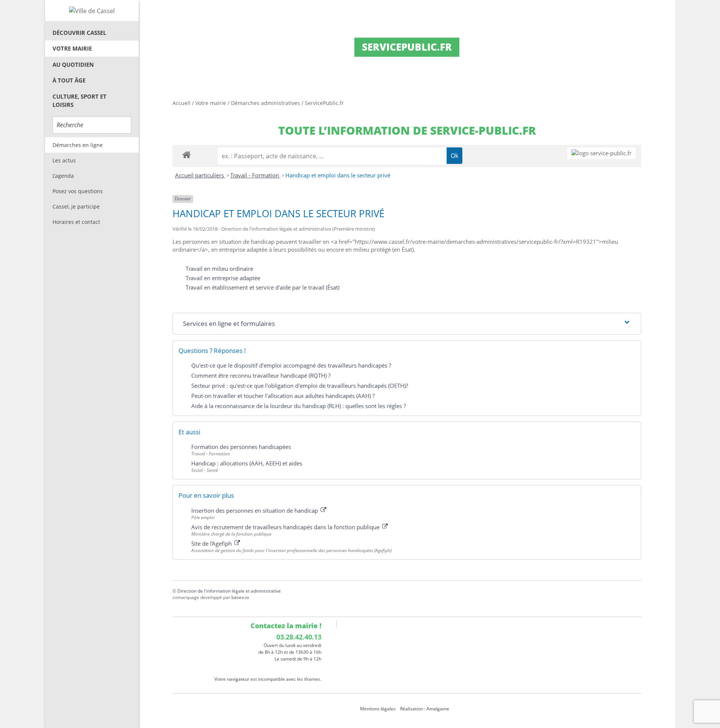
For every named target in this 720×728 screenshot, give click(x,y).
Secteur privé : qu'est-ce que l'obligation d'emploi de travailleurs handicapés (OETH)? (299, 385)
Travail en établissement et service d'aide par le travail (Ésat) (262, 287)
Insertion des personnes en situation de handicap (255, 510)
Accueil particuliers (200, 175)
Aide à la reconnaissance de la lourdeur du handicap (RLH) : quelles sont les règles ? (298, 406)
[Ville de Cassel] (92, 10)
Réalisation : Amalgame (425, 708)
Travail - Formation (255, 175)
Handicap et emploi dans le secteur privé (337, 175)
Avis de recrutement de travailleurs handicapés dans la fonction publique (286, 527)
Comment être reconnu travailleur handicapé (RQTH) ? (260, 375)
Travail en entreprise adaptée (223, 278)
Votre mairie (72, 48)
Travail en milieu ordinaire (219, 268)
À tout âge (69, 80)
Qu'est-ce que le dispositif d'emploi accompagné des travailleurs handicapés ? (291, 365)
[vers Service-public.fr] (601, 153)
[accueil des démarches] (186, 154)
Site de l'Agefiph (212, 543)
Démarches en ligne (77, 145)
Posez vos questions (77, 191)
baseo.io (240, 597)
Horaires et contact (76, 221)
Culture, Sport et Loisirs (79, 101)
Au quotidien (73, 64)
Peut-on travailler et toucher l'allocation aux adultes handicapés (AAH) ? (283, 395)
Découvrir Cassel (79, 32)
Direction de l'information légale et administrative (229, 591)
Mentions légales (378, 708)
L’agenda (63, 175)
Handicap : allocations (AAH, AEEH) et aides (246, 463)
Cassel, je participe (76, 206)
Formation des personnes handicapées (241, 446)
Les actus (64, 160)
